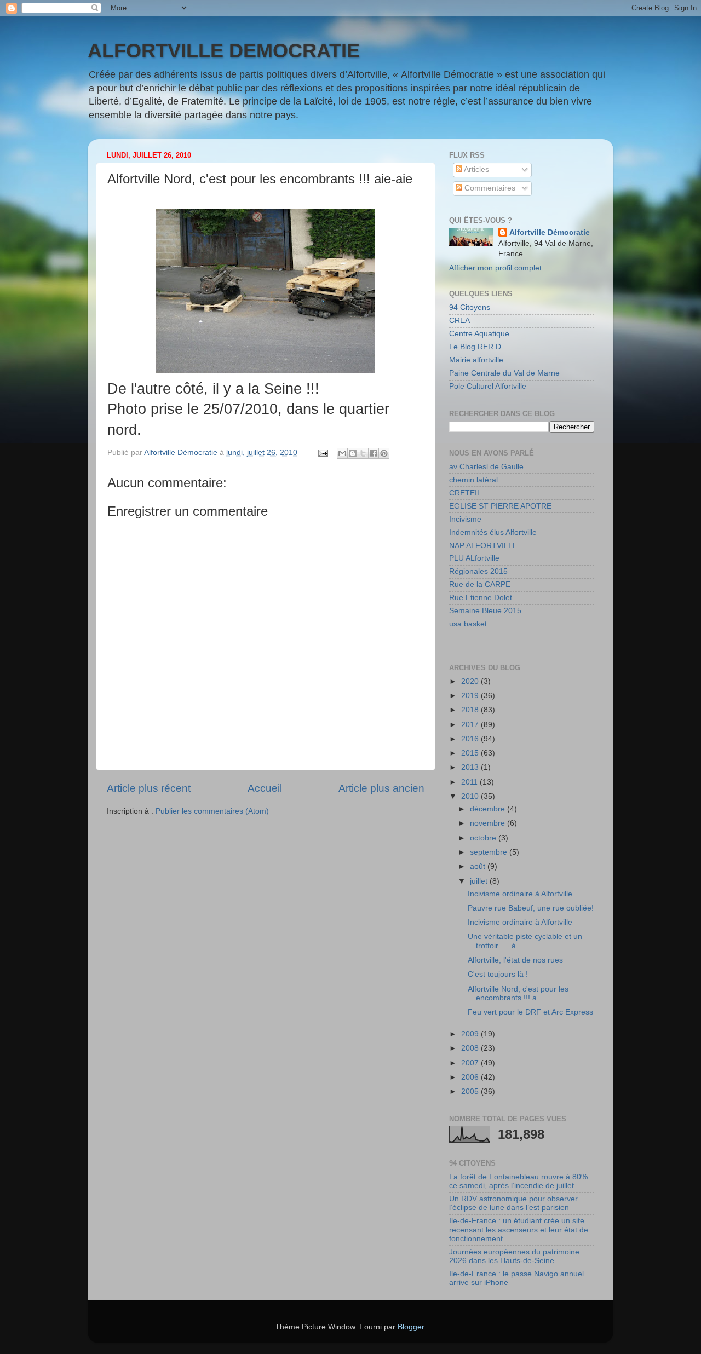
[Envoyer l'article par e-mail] (322, 452)
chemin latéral (473, 480)
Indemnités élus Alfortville (493, 532)
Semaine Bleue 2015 (485, 611)
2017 (471, 725)
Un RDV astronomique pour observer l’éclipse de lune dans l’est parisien (513, 1203)
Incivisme (465, 519)
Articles (475, 169)
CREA (459, 320)
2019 (471, 696)
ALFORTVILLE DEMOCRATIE (224, 50)
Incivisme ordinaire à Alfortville (520, 894)
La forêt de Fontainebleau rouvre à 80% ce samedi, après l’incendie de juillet (518, 1181)
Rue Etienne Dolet (480, 598)
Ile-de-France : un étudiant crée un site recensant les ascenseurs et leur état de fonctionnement (518, 1229)
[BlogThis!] (352, 453)
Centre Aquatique (479, 334)
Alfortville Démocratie (549, 232)
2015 (471, 753)
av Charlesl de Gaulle (486, 467)
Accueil (265, 788)
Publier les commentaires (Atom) (212, 811)
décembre (488, 809)
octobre (484, 838)
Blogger (411, 1327)
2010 (471, 796)
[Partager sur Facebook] (373, 453)
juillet (480, 881)
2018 (471, 710)
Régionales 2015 (478, 571)
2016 (471, 739)
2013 (471, 767)
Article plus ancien (381, 788)
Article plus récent (149, 788)
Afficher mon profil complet (495, 268)
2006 (471, 1077)
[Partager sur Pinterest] (383, 453)
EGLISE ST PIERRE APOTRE (500, 506)
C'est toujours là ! (498, 974)
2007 (471, 1063)
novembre (488, 823)
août (478, 866)
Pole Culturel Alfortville (487, 386)
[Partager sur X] (363, 453)
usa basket (468, 624)
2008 (471, 1048)
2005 (471, 1091)
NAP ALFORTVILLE (483, 545)
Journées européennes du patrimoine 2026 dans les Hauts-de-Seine (514, 1256)
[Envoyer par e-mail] (342, 453)
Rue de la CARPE (479, 584)
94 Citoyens (469, 307)
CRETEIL (465, 493)
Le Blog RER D (475, 347)
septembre (489, 852)
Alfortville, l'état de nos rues (515, 960)
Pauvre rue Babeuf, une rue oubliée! (531, 908)
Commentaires (488, 188)
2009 (471, 1034)
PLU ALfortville (474, 558)
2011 (470, 782)
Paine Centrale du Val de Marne (504, 373)
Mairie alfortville (476, 360)
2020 (471, 681)
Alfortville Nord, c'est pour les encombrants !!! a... (518, 993)
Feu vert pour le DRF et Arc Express (530, 1012)
